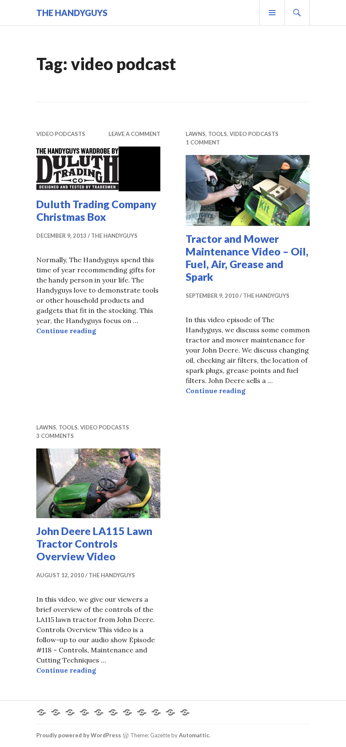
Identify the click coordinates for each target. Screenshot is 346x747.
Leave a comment (134, 133)
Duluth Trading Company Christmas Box (96, 210)
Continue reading (66, 330)
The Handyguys (72, 13)
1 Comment (203, 142)
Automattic (194, 735)
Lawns (195, 133)
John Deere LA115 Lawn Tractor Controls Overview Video (94, 543)
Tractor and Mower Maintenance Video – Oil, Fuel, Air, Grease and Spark (247, 257)
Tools (217, 133)
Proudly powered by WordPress (78, 735)
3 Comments (55, 435)
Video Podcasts (60, 133)
